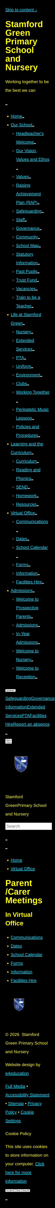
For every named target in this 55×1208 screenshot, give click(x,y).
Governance (42, 698)
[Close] (6, 848)
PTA (26, 715)
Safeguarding (18, 698)
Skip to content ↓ (21, 9)
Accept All (10, 1191)
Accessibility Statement (27, 1094)
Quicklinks (10, 690)
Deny (18, 1191)
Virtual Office (23, 868)
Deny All (26, 1191)
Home (16, 860)
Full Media (15, 1086)
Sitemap (16, 1103)
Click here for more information (24, 1172)
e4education (17, 1073)
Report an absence (31, 724)
